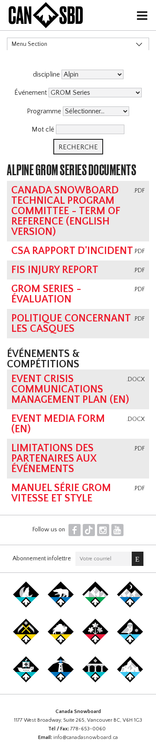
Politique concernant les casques (70, 323)
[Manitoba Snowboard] (61, 642)
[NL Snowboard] (130, 680)
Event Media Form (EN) (58, 424)
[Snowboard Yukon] (26, 605)
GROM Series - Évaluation (46, 294)
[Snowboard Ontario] (95, 642)
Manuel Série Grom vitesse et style (61, 493)
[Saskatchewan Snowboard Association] (26, 642)
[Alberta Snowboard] (130, 605)
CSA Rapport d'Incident (72, 251)
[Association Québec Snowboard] (130, 642)
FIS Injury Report (54, 270)
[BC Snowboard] (95, 605)
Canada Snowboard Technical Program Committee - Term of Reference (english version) (65, 211)
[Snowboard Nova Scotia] (61, 680)
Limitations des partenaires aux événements (54, 459)
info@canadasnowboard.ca (85, 737)
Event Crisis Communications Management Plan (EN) (70, 389)
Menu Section (29, 44)
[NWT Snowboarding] (61, 605)
